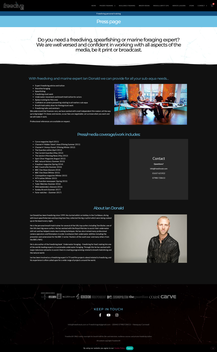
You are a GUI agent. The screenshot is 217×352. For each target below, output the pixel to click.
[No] (213, 348)
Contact (201, 5)
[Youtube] (108, 315)
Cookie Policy (119, 348)
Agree (129, 348)
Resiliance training (127, 5)
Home (93, 5)
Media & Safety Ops (161, 5)
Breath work (144, 5)
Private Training (106, 5)
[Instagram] (117, 315)
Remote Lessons (179, 5)
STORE (191, 5)
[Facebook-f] (100, 315)
